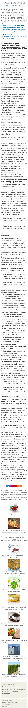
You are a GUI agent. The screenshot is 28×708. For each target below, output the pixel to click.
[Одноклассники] (19, 486)
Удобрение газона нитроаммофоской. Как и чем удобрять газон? (14, 37)
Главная (7, 5)
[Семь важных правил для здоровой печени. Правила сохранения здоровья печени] (14, 553)
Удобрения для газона (15, 483)
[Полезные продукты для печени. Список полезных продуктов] (14, 588)
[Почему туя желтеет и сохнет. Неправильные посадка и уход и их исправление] (14, 672)
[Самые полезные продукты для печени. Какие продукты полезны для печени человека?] (14, 638)
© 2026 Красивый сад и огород (7, 700)
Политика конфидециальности (7, 704)
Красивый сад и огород (14, 3)
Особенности (8, 34)
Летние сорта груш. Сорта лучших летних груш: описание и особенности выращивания (13, 691)
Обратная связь (5, 706)
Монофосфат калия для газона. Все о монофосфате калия (13, 32)
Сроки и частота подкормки (12, 40)
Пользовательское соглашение (12, 702)
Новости (14, 5)
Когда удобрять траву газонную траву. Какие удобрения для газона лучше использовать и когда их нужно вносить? (14, 27)
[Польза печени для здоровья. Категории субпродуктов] (14, 512)
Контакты (4, 702)
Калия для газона (23, 483)
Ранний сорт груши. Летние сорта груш (12, 686)
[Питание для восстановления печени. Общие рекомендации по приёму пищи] (14, 622)
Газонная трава (8, 483)
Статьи (20, 5)
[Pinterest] (14, 486)
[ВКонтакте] (8, 486)
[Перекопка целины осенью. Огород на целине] (14, 539)
